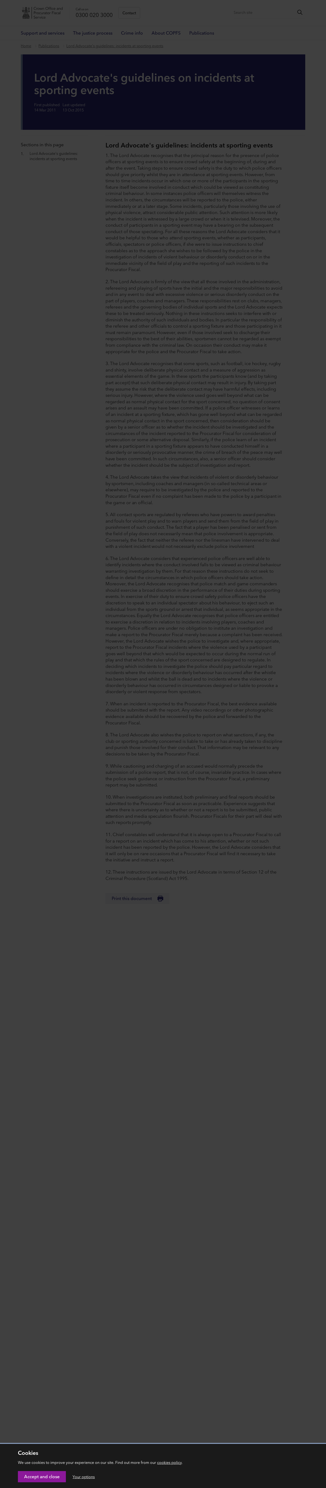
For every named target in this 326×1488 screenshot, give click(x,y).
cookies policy (169, 1462)
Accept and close (42, 1476)
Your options (84, 1476)
